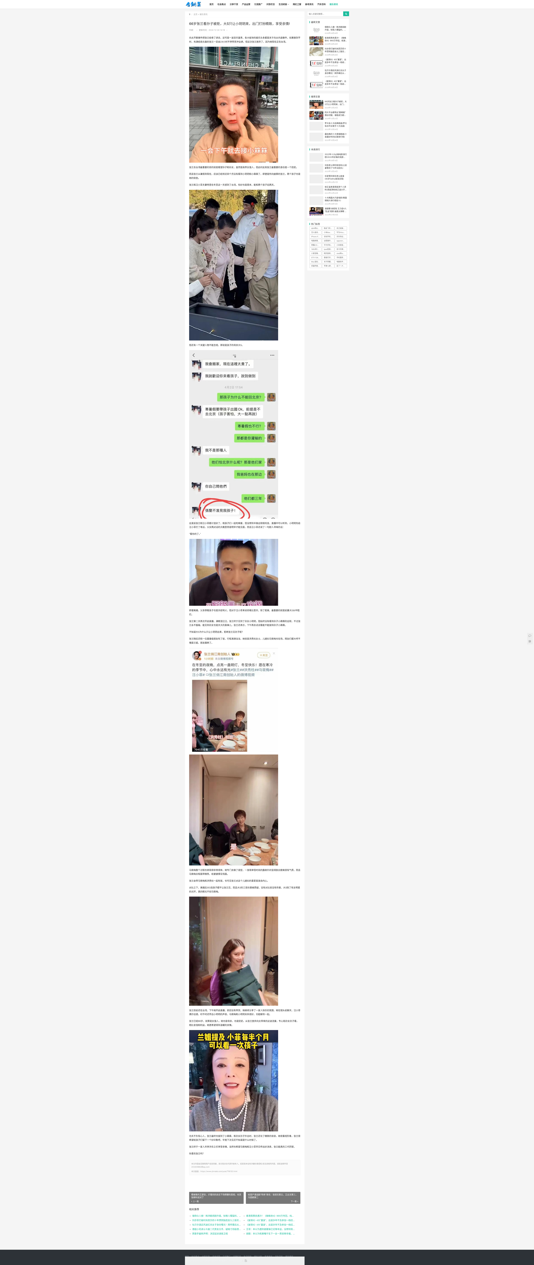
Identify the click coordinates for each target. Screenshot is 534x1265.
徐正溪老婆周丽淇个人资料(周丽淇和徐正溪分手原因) (336, 189)
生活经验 (283, 4)
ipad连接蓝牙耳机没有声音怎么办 (329, 249)
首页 (211, 4)
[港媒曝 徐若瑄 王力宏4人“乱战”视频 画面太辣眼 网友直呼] (316, 209)
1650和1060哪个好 (316, 249)
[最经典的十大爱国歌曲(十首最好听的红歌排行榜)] (316, 134)
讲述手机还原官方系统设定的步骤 (329, 237)
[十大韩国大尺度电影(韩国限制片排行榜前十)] (316, 198)
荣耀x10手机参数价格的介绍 (316, 245)
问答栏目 (270, 4)
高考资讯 (309, 4)
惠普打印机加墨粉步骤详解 (329, 258)
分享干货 (234, 4)
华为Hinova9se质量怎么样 (342, 232)
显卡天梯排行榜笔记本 (342, 249)
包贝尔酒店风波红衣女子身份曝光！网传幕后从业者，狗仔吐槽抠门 (216, 1224)
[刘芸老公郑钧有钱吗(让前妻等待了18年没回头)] (316, 165)
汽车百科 (321, 4)
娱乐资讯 (334, 4)
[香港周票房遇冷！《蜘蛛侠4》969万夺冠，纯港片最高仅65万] (316, 38)
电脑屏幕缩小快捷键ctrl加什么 (316, 241)
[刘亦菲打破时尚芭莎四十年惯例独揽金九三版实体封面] (316, 49)
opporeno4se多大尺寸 (342, 241)
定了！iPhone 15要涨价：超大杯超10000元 (342, 266)
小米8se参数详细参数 (329, 232)
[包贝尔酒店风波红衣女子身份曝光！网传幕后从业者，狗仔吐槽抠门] (316, 71)
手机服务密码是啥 (342, 258)
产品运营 (246, 4)
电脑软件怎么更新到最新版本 (342, 262)
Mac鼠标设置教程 (316, 262)
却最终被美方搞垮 (316, 266)
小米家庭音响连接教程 (342, 245)
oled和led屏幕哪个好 (342, 253)
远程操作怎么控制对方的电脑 (329, 241)
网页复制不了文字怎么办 (329, 253)
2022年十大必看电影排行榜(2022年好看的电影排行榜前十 (336, 157)
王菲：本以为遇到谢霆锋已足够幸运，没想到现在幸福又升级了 (270, 1229)
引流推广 (258, 4)
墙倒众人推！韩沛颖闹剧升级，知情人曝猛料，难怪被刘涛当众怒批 (216, 1215)
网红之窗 (297, 4)
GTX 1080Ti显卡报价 (316, 258)
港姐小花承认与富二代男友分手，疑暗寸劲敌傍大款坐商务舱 (216, 1229)
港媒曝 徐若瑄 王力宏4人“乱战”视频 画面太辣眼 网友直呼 (336, 211)
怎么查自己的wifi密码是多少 (316, 232)
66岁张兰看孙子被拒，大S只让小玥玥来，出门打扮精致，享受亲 (336, 104)
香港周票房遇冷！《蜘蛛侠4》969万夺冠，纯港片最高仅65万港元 (270, 1215)
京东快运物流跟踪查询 (342, 237)
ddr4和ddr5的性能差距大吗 (316, 228)
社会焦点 (221, 4)
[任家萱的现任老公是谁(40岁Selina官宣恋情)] (316, 176)
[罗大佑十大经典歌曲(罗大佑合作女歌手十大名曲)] (316, 123)
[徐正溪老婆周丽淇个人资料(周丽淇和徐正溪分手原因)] (316, 187)
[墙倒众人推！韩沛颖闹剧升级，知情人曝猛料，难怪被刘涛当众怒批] (316, 27)
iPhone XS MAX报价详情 (316, 237)
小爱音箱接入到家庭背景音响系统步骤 (316, 253)
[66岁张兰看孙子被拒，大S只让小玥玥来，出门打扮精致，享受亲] (316, 102)
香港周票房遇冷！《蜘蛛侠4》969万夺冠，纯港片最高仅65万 (335, 40)
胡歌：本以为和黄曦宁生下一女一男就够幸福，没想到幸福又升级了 (270, 1233)
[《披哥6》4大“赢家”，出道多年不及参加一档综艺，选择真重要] (316, 60)
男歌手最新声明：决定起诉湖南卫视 (210, 1233)
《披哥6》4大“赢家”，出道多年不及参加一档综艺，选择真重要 (270, 1220)
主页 (195, 14)
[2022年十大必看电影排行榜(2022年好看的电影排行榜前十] (316, 154)
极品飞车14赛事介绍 (329, 228)
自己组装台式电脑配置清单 (342, 228)
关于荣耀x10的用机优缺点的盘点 (329, 262)
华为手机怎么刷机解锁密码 (329, 245)
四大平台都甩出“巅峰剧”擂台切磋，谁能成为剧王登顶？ (335, 115)
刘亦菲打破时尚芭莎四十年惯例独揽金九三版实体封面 (216, 1220)
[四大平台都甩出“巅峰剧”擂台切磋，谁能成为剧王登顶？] (316, 112)
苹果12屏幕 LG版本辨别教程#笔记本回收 (329, 266)
